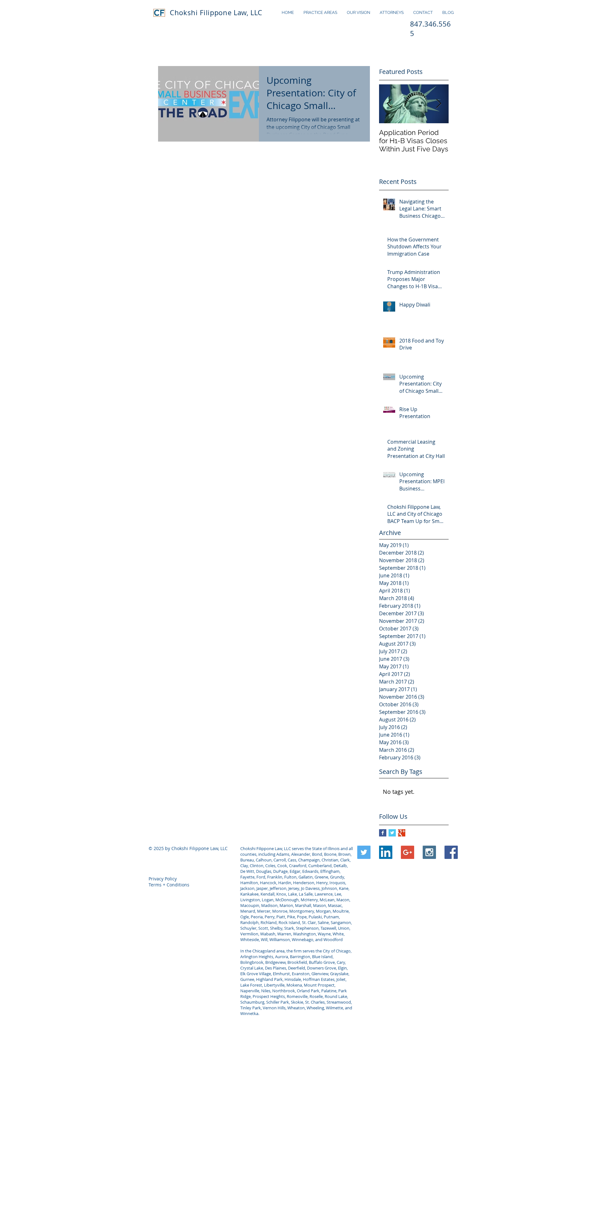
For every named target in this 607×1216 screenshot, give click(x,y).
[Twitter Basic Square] (392, 832)
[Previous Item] (389, 104)
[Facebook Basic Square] (382, 832)
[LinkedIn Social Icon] (385, 852)
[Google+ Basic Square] (401, 832)
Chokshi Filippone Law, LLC (216, 12)
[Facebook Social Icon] (451, 852)
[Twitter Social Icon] (364, 852)
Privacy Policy (163, 879)
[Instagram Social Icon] (429, 852)
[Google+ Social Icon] (407, 852)
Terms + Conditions (169, 885)
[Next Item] (438, 104)
